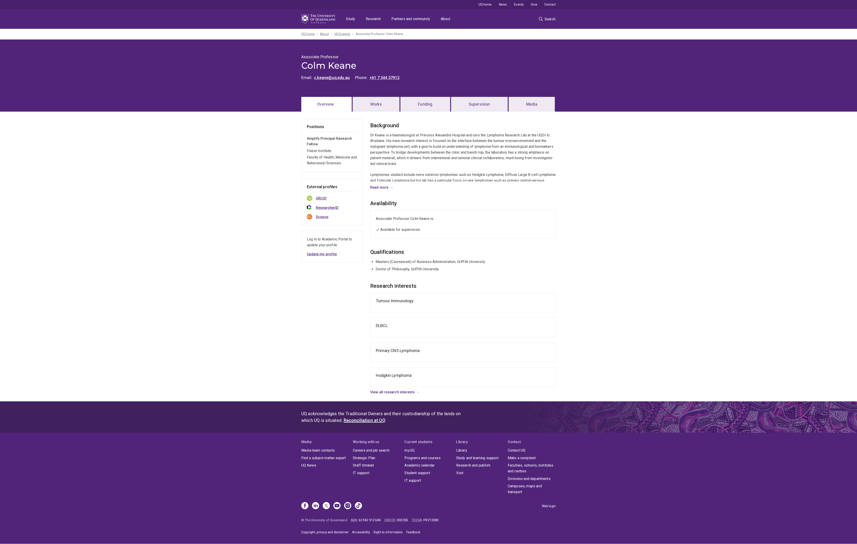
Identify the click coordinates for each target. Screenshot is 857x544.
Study (350, 19)
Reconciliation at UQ (364, 420)
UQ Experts (342, 34)
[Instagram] (347, 506)
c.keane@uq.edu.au (332, 77)
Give (534, 4)
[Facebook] (304, 506)
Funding (425, 104)
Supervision (479, 104)
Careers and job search (371, 450)
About (445, 19)
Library (461, 450)
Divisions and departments (529, 479)
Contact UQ (517, 450)
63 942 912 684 (370, 520)
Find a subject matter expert (323, 458)
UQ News (308, 465)
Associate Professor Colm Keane (379, 34)
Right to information (388, 532)
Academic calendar (419, 465)
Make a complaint (522, 458)
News (503, 4)
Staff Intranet (363, 465)
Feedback (413, 532)
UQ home (485, 4)
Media (531, 104)
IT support (361, 473)
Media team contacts (318, 450)
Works (376, 104)
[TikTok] (358, 506)
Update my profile (322, 254)
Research (373, 19)
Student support (417, 473)
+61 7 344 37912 (384, 77)
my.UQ (409, 450)
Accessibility (361, 532)
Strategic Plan (364, 458)
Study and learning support (477, 458)
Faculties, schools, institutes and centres (530, 468)
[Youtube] (337, 506)
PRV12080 (431, 520)
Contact (550, 4)
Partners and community (410, 19)
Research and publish (473, 465)
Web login (549, 506)
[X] (326, 506)
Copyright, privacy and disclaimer (325, 532)
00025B (402, 520)
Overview (325, 104)
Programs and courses (422, 458)
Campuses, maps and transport (525, 489)
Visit (460, 473)
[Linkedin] (315, 506)
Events (519, 4)
